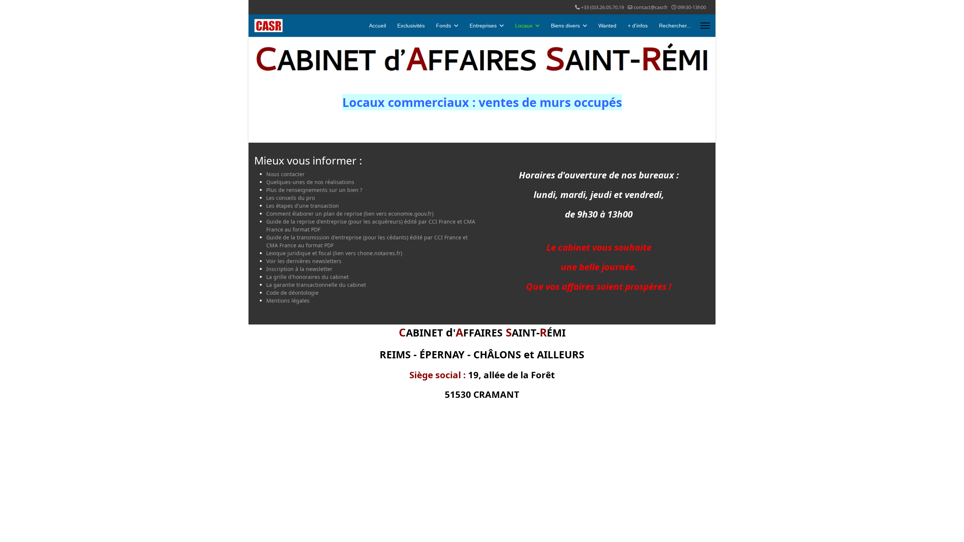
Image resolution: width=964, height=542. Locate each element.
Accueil (377, 26)
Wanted (607, 26)
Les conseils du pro (290, 197)
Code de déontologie (292, 292)
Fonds (443, 26)
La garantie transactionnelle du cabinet (316, 284)
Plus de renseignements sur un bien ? (314, 189)
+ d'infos (638, 26)
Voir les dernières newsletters (304, 261)
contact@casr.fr (651, 7)
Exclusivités (411, 26)
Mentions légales (288, 300)
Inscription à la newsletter (299, 269)
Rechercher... (675, 26)
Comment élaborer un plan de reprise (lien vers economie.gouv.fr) (349, 213)
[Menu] (705, 25)
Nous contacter (285, 174)
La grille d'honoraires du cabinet (307, 276)
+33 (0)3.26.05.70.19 (602, 7)
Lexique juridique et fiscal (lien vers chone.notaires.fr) (334, 253)
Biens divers (565, 26)
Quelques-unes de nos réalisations (310, 182)
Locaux (523, 26)
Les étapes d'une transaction (302, 205)
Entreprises (483, 26)
